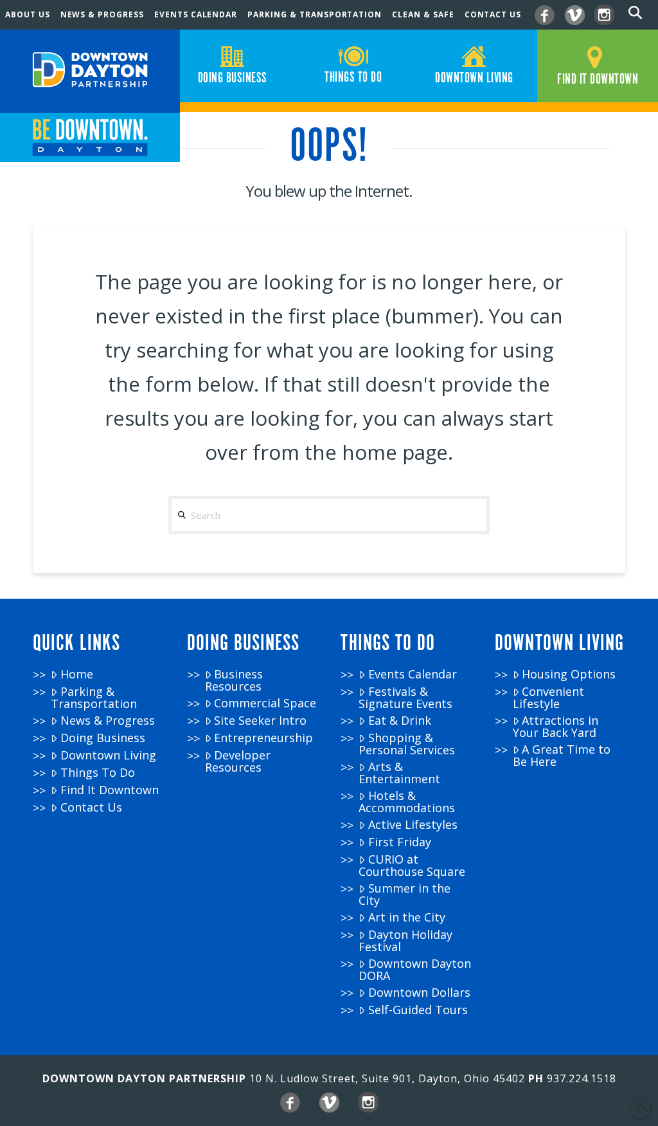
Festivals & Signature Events (405, 697)
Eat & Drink (399, 720)
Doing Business (102, 738)
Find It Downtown (109, 790)
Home (76, 674)
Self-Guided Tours (418, 1010)
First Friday (399, 842)
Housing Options (569, 674)
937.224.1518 (581, 1078)
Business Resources (234, 680)
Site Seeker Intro (260, 720)
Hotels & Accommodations (407, 801)
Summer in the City (404, 894)
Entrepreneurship (263, 738)
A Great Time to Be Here (561, 755)
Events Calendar (412, 674)
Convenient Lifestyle (548, 697)
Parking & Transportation (94, 697)
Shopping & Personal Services (407, 744)
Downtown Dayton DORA (414, 969)
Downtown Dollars (419, 992)
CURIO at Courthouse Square (412, 865)
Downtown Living (108, 755)
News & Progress (107, 720)
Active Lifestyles (413, 825)
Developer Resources (238, 761)
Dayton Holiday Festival (405, 940)
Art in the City (406, 917)
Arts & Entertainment (399, 773)
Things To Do (97, 773)
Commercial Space (265, 703)
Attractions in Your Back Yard (555, 726)
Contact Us (91, 807)
